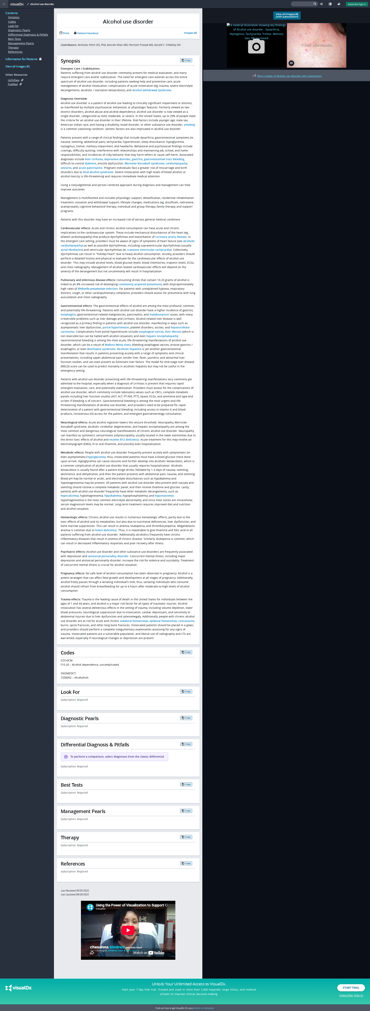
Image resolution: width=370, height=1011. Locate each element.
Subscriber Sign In (357, 4)
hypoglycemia (96, 457)
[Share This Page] (322, 4)
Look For (13, 26)
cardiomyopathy (177, 163)
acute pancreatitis (91, 168)
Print (65, 33)
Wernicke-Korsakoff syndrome (144, 163)
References (15, 52)
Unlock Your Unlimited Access (189, 984)
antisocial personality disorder (108, 556)
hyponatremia (164, 495)
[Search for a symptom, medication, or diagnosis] (304, 3)
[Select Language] (331, 4)
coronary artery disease (171, 237)
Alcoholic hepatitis (129, 349)
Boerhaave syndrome (101, 349)
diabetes (90, 163)
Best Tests (14, 39)
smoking (189, 124)
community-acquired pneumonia (140, 284)
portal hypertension (116, 327)
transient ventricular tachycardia (149, 249)
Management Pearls (21, 43)
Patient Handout (87, 33)
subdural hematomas (134, 621)
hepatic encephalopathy (162, 336)
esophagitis (68, 314)
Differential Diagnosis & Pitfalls (28, 34)
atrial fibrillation (71, 249)
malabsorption (159, 314)
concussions (186, 621)
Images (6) (190, 33)
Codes (12, 22)
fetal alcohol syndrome (98, 172)
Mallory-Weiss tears (118, 345)
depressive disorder (117, 159)
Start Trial (351, 987)
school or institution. (204, 1008)
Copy (188, 60)
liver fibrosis (173, 331)
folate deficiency (106, 530)
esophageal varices (151, 331)
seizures (66, 168)
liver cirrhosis (94, 159)
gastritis (137, 159)
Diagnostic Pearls (19, 30)
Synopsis (13, 17)
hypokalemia (112, 495)
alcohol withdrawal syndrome (151, 90)
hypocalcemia (70, 495)
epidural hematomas (163, 621)
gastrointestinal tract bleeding (164, 159)
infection (98, 288)
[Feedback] (339, 4)
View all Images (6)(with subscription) (287, 15)
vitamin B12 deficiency (124, 439)
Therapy (13, 47)
